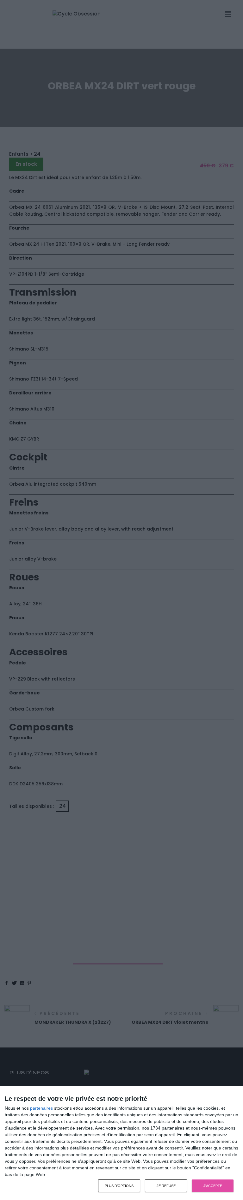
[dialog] (121, 1143)
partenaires (41, 1108)
